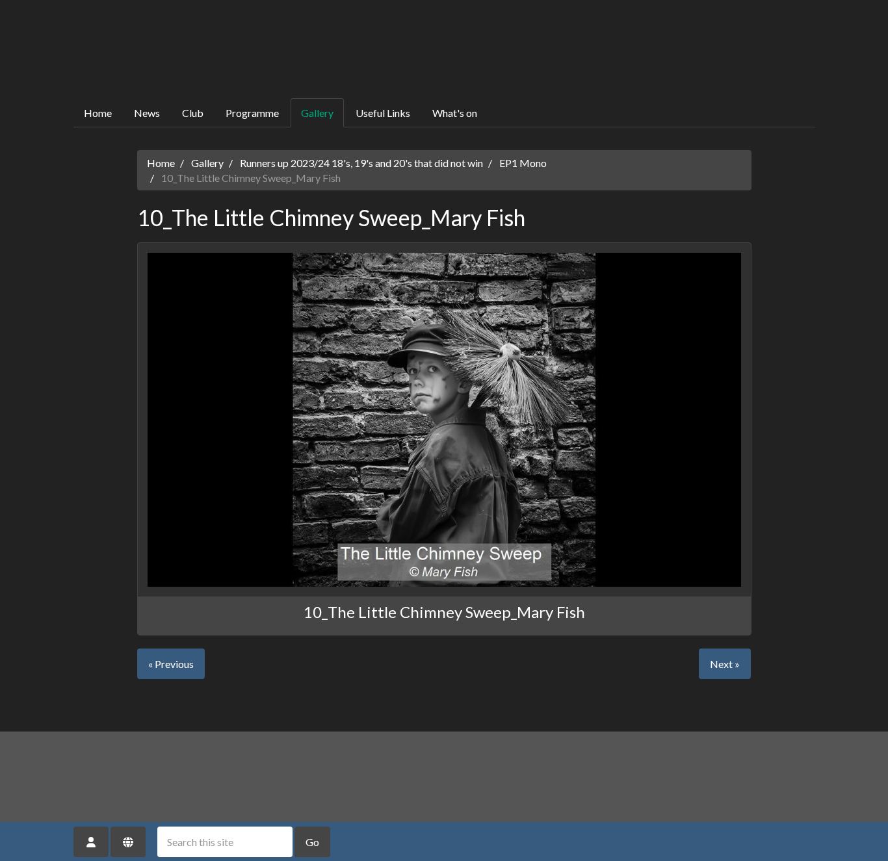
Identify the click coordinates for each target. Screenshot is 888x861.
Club (192, 113)
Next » (725, 664)
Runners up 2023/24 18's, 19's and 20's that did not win (361, 163)
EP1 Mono (523, 163)
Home (98, 113)
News (147, 113)
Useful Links (383, 113)
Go (312, 842)
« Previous (171, 664)
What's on (454, 113)
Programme (252, 113)
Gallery (317, 113)
